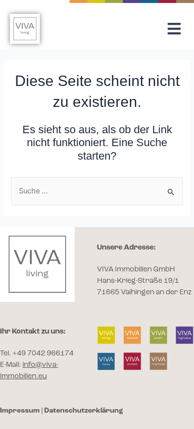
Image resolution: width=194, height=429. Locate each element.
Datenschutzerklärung (83, 410)
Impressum (20, 410)
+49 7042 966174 (43, 353)
